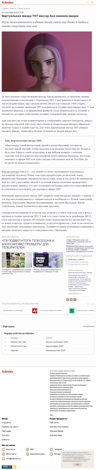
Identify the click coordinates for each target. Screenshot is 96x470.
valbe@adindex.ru (74, 293)
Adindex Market (57, 431)
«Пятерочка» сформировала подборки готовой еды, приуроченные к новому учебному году (16, 272)
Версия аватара (10, 171)
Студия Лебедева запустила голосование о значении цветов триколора (78, 241)
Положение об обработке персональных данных (66, 394)
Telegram (58, 449)
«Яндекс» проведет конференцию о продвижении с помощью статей (47, 271)
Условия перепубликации (58, 373)
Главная (5, 9)
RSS (32, 449)
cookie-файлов (78, 457)
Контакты (10, 449)
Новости (13, 9)
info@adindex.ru (13, 459)
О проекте (6, 423)
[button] (92, 304)
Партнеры (6, 431)
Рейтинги (54, 423)
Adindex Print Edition (59, 427)
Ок (77, 464)
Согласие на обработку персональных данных (66, 396)
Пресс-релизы (24, 9)
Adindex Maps (56, 435)
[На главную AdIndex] (24, 371)
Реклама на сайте (10, 427)
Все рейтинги (89, 326)
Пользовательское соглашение (60, 392)
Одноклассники (37, 454)
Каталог (5, 435)
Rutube (57, 454)
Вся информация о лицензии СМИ (61, 387)
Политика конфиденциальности (60, 389)
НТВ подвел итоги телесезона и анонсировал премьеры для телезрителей (28, 244)
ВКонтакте (11, 454)
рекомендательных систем (72, 461)
